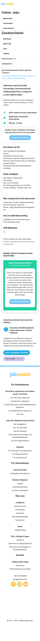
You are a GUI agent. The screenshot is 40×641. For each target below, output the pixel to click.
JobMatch (20, 540)
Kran (5, 49)
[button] (20, 18)
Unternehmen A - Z (9, 59)
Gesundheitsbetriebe (20, 487)
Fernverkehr (8, 23)
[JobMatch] (7, 4)
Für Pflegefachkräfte (20, 454)
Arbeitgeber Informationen (20, 473)
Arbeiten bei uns (20, 506)
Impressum (20, 513)
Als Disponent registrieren (20, 401)
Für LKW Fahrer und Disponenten (20, 451)
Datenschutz (20, 520)
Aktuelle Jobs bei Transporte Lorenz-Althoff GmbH (18, 254)
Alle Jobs (20, 414)
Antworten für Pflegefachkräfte (20, 543)
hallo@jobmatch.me (20, 579)
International (8, 28)
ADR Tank (7, 44)
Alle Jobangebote (20, 424)
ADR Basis (7, 39)
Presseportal (20, 510)
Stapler (6, 54)
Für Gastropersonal (20, 458)
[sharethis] (13, 584)
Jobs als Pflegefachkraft (20, 441)
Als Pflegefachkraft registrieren (20, 411)
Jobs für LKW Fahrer (20, 428)
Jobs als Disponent (20, 431)
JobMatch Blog (20, 530)
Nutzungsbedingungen (20, 517)
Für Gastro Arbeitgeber (20, 490)
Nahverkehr (7, 18)
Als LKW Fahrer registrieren (20, 398)
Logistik (20, 483)
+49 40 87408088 (20, 576)
